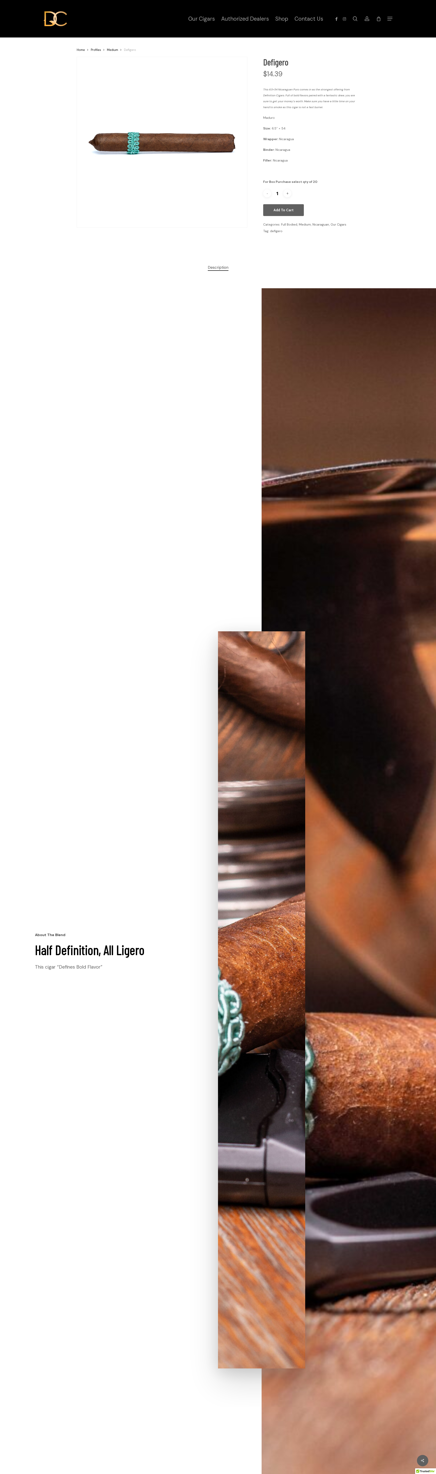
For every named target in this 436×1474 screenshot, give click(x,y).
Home (81, 50)
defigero (276, 231)
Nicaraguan (320, 224)
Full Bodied (289, 224)
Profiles (96, 50)
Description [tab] (218, 267)
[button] (389, 18)
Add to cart (283, 210)
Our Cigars (338, 224)
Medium (112, 50)
